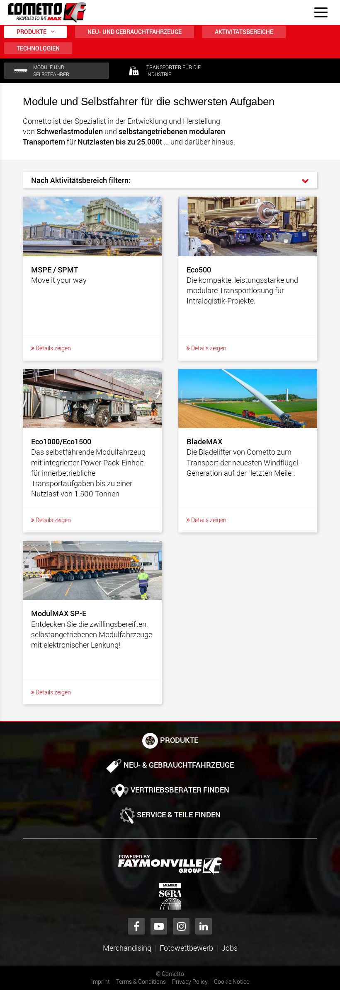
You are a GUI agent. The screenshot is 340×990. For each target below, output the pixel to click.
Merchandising (127, 948)
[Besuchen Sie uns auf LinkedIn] (203, 926)
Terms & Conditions (141, 981)
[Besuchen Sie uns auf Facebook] (136, 926)
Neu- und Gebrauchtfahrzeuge (134, 32)
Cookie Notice (231, 981)
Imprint (100, 981)
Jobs (229, 948)
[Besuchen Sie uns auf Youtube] (158, 926)
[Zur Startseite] (47, 12)
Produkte (31, 32)
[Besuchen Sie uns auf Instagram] (181, 926)
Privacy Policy (190, 981)
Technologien (38, 48)
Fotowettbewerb (186, 948)
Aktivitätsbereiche (244, 32)
